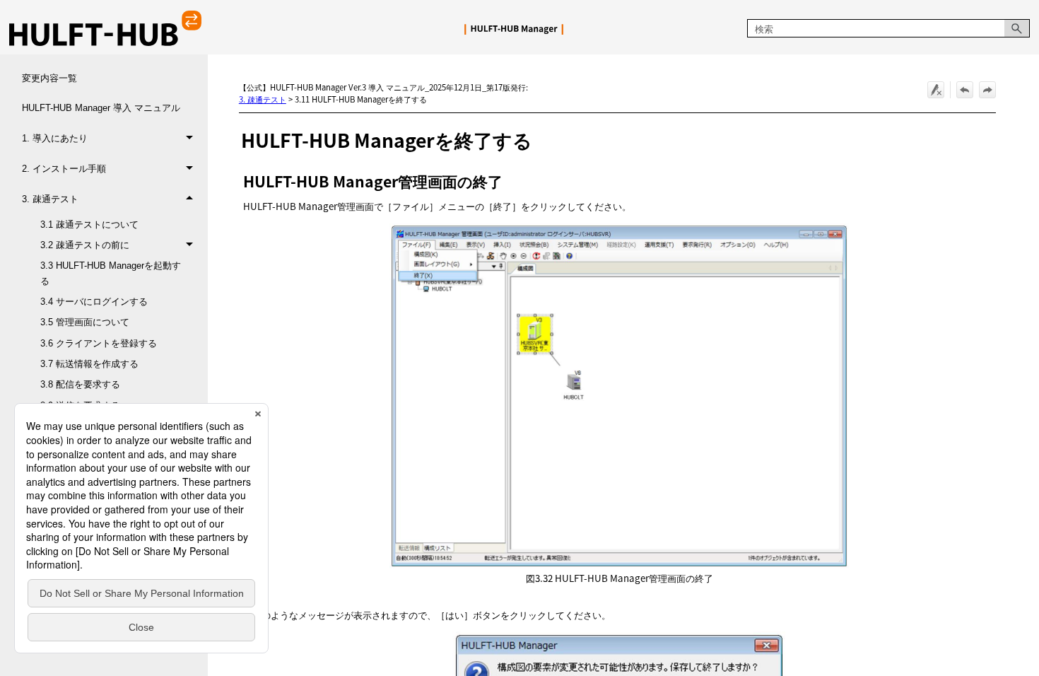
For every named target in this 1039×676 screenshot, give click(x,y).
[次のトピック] (987, 89)
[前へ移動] (964, 89)
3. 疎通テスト (50, 199)
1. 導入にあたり (55, 138)
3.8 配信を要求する (80, 384)
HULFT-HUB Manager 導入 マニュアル (101, 108)
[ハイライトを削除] (935, 89)
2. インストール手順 (64, 168)
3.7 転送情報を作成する (89, 364)
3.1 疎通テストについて (89, 224)
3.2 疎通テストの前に (84, 245)
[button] (1017, 28)
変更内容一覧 (49, 78)
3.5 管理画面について (84, 322)
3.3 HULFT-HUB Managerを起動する (110, 273)
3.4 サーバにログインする (94, 301)
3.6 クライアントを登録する (98, 343)
